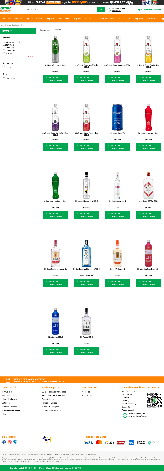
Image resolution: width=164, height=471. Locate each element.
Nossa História (8, 396)
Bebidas (18, 18)
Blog (4, 414)
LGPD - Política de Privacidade (54, 392)
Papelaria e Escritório (83, 18)
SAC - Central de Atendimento (54, 396)
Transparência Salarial (11, 410)
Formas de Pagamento (51, 410)
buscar (101, 9)
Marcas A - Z (152, 18)
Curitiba (125, 398)
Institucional (7, 392)
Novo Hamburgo (128, 404)
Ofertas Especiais (136, 18)
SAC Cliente (126, 395)
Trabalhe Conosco (9, 407)
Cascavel (125, 407)
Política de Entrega (49, 403)
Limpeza (50, 18)
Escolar (122, 18)
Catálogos (6, 403)
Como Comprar (48, 399)
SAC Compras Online (130, 391)
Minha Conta (87, 396)
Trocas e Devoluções (50, 407)
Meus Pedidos (87, 392)
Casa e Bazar (64, 18)
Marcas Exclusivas (106, 18)
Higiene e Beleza (34, 18)
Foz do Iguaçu (127, 410)
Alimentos (6, 18)
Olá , (117, 9)
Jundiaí (125, 401)
